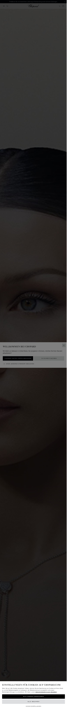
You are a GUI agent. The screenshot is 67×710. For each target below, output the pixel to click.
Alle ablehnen (33, 701)
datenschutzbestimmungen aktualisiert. (46, 692)
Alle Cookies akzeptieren (33, 696)
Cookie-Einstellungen (33, 706)
